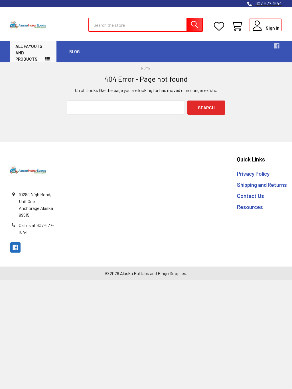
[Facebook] (276, 46)
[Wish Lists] (220, 26)
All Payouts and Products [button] (28, 53)
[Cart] (238, 26)
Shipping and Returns (262, 184)
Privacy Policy (253, 173)
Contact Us (250, 196)
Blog (74, 51)
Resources (250, 207)
